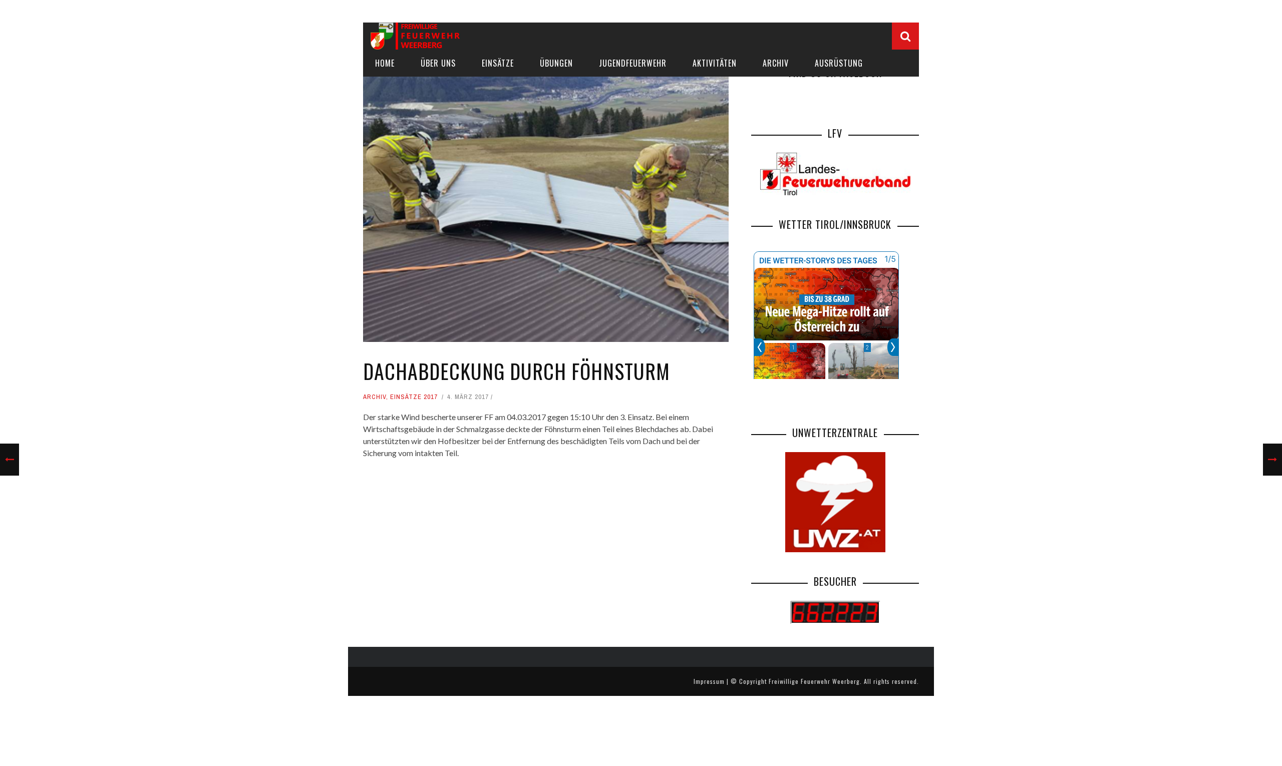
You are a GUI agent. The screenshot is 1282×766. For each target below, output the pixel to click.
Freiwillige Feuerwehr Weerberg (814, 681)
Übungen (556, 63)
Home (385, 63)
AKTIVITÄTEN (715, 63)
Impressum (709, 681)
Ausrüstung (839, 63)
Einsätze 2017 (414, 397)
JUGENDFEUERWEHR (633, 63)
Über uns (438, 63)
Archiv (776, 63)
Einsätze (498, 63)
